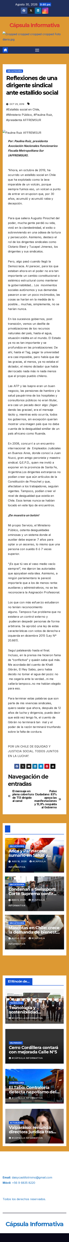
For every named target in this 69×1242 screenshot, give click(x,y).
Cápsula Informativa (34, 25)
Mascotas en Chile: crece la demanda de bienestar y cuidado (34, 932)
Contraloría (17, 1083)
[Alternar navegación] (37, 50)
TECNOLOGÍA (16, 1003)
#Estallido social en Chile (22, 109)
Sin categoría (14, 71)
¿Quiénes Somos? (15, 1161)
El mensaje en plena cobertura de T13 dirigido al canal (23, 796)
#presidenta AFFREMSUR (23, 120)
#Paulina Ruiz (43, 114)
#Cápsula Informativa (27, 1018)
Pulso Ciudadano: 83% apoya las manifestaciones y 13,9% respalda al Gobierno (45, 799)
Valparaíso (16, 1043)
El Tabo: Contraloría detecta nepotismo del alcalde (32, 1092)
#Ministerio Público (19, 114)
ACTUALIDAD (16, 1123)
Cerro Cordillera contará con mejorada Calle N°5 (33, 1049)
